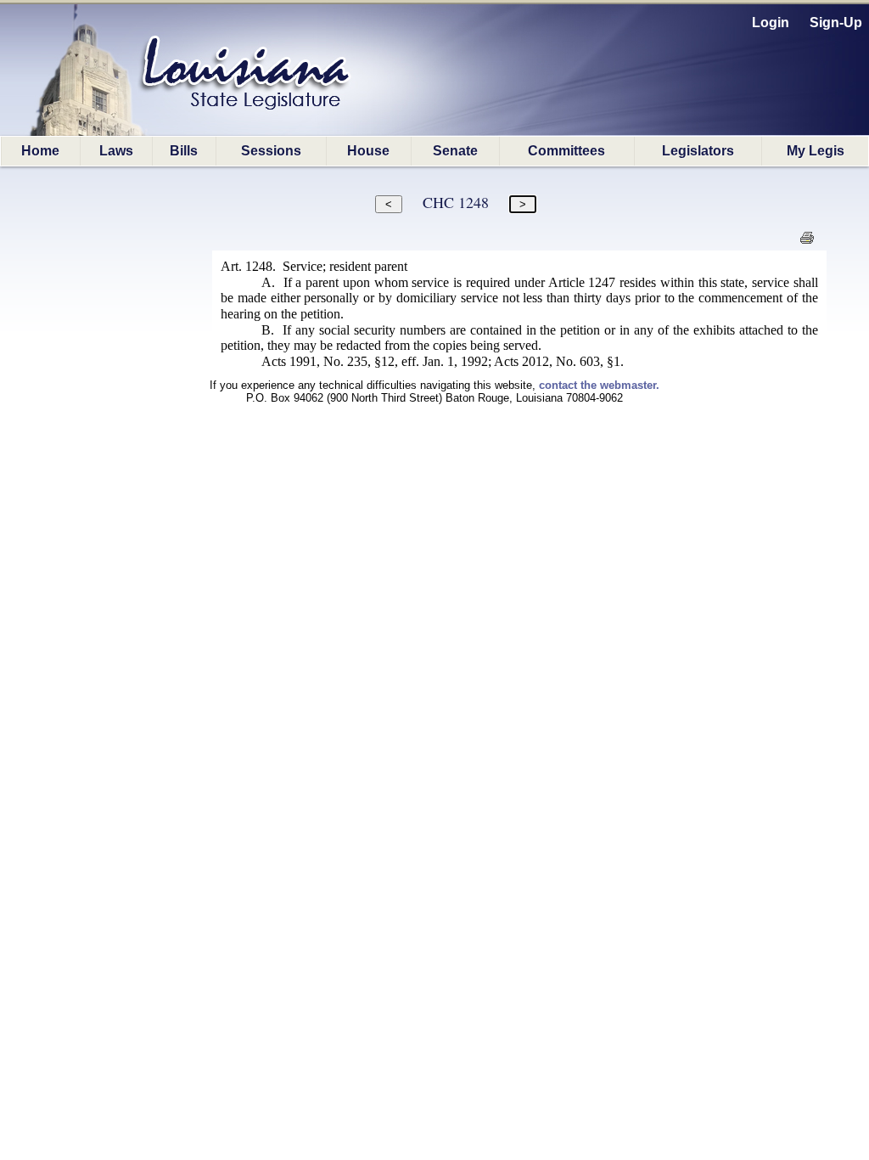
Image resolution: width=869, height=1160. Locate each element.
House (368, 151)
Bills (184, 151)
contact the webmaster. (599, 385)
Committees (566, 151)
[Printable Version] (806, 242)
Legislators (698, 151)
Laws (116, 151)
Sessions (271, 151)
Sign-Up (836, 22)
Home (40, 151)
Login (770, 22)
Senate (455, 151)
